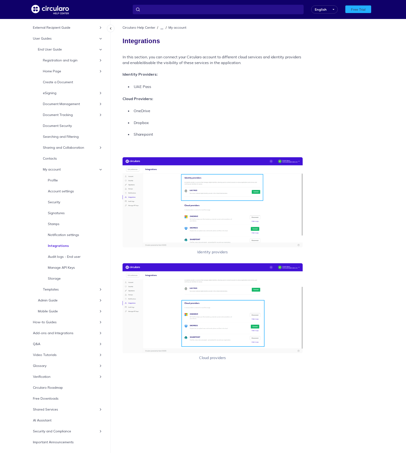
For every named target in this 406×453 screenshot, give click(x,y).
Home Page (52, 71)
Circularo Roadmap (48, 388)
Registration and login (60, 60)
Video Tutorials (45, 355)
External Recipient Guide (51, 28)
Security (54, 202)
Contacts (50, 159)
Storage (54, 279)
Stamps (53, 224)
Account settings (61, 191)
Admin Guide (48, 300)
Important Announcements (53, 442)
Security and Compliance (52, 431)
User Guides (42, 39)
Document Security (57, 126)
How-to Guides (45, 322)
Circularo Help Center (139, 27)
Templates (51, 289)
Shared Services (45, 409)
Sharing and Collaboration (63, 148)
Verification (41, 377)
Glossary (39, 366)
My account (52, 169)
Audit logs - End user (64, 257)
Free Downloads (46, 399)
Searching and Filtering (61, 137)
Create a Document (58, 82)
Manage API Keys (61, 268)
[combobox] (218, 9)
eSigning (49, 93)
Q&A (36, 344)
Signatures (56, 213)
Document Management (61, 104)
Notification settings (63, 235)
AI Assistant (42, 420)
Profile (53, 180)
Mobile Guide (48, 311)
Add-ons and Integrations (53, 333)
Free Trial (358, 9)
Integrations (58, 246)
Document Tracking (58, 115)
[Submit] (138, 9)
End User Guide (50, 49)
